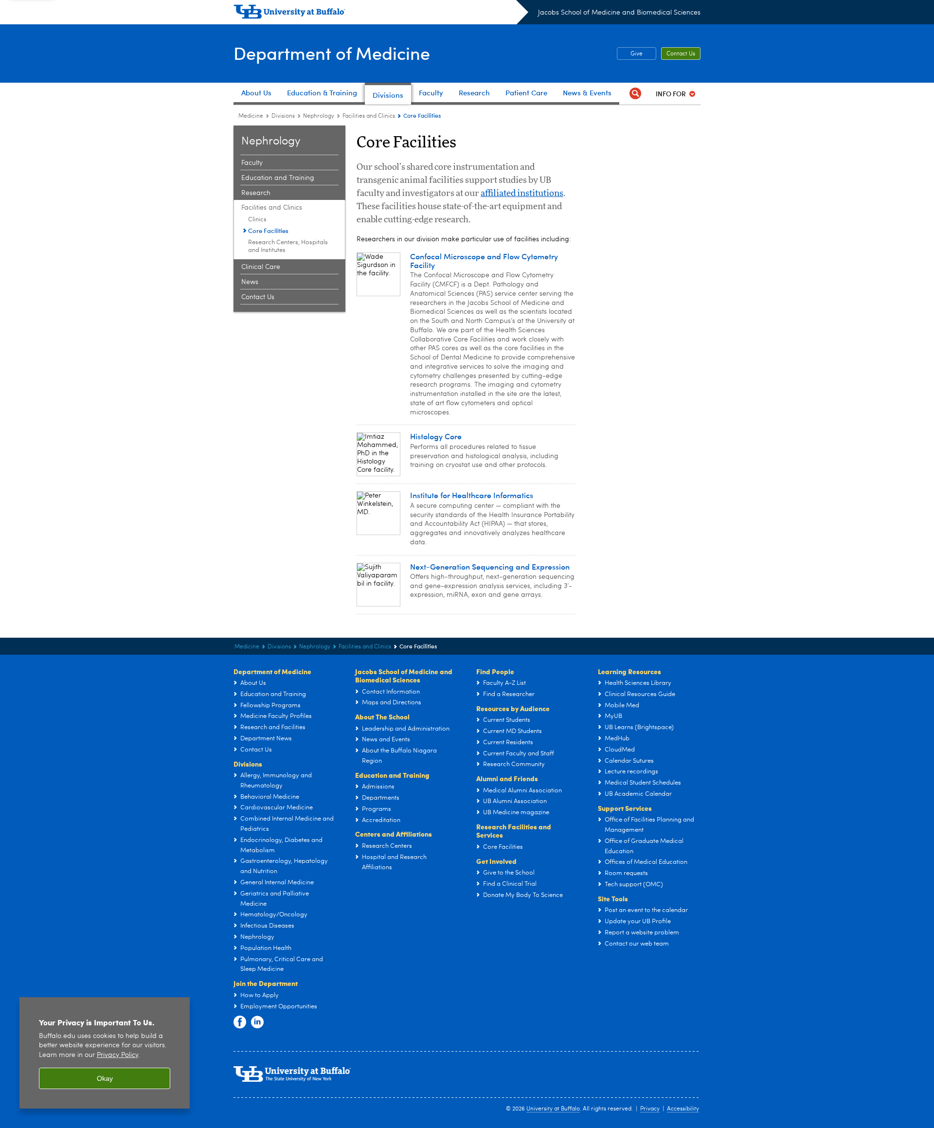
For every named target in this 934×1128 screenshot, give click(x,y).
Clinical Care (260, 267)
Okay (105, 1078)
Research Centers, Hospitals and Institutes (288, 246)
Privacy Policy (117, 1055)
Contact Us (680, 54)
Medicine (250, 116)
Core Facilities (268, 230)
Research (255, 193)
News (249, 282)
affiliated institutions (522, 193)
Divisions (283, 116)
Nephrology (318, 116)
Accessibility (683, 1109)
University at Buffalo (553, 1109)
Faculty (252, 163)
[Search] (635, 94)
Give (636, 54)
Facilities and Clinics (368, 116)
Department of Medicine (332, 53)
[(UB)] (381, 13)
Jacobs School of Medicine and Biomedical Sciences (619, 12)
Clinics (257, 219)
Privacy (650, 1109)
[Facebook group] (240, 1022)
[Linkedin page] (257, 1022)
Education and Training (277, 178)
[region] (104, 1053)
